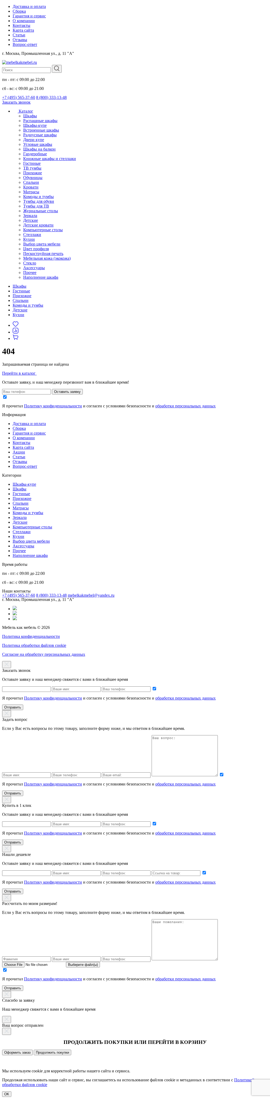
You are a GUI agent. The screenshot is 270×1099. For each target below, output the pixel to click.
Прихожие (32, 173)
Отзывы (20, 39)
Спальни (31, 182)
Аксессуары (34, 268)
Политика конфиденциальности (31, 636)
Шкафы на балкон (39, 149)
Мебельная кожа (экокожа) (47, 258)
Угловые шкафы (37, 144)
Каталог (25, 111)
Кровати (30, 187)
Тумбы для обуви (38, 201)
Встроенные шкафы (41, 130)
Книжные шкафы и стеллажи (49, 158)
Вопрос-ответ (25, 44)
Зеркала (30, 215)
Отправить (12, 707)
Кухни (29, 239)
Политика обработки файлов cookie (34, 645)
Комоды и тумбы (38, 196)
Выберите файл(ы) (83, 965)
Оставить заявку (67, 392)
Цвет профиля (36, 249)
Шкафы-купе (35, 125)
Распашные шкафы (40, 120)
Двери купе (33, 139)
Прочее (29, 272)
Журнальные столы (40, 211)
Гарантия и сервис (29, 16)
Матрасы (31, 192)
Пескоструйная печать (43, 253)
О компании (24, 20)
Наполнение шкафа (40, 277)
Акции (19, 452)
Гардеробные (35, 154)
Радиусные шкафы (40, 135)
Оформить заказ (17, 1052)
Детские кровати (38, 225)
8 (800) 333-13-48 (51, 97)
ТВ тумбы (32, 168)
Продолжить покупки (52, 1052)
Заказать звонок (16, 102)
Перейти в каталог (19, 373)
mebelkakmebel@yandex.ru (91, 595)
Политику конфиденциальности (53, 406)
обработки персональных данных (185, 406)
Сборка (19, 11)
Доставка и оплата (29, 6)
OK (6, 1094)
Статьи (19, 35)
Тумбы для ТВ (36, 206)
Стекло (29, 263)
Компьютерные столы (43, 230)
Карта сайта (23, 30)
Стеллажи (32, 234)
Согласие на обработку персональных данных (43, 654)
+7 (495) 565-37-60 (18, 97)
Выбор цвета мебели (41, 244)
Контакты (21, 25)
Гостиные (32, 163)
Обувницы (32, 177)
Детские (30, 220)
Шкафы (30, 116)
